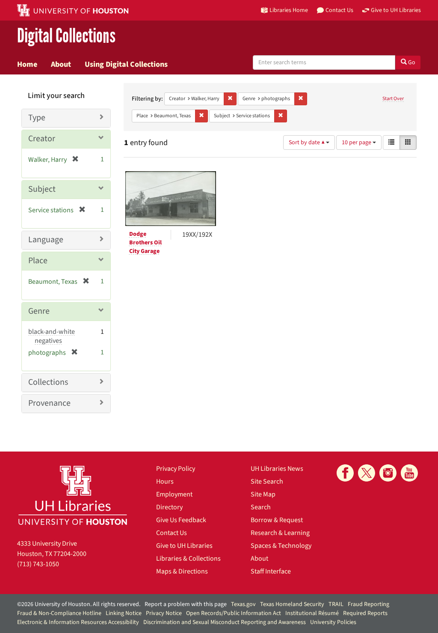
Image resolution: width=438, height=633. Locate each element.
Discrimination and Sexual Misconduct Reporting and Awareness (224, 622)
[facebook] (345, 472)
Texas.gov (243, 604)
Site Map (263, 494)
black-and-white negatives (51, 336)
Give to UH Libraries (184, 545)
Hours (165, 481)
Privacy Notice (164, 613)
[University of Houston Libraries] (72, 495)
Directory (169, 507)
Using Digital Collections (126, 64)
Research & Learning (280, 533)
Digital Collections (66, 36)
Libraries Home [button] (288, 10)
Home (27, 64)
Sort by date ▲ (307, 142)
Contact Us (171, 533)
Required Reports (365, 613)
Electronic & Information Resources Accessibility (78, 622)
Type (36, 118)
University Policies (333, 622)
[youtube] (409, 472)
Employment (174, 494)
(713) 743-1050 (38, 564)
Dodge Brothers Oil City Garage (145, 243)
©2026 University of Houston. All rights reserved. (78, 604)
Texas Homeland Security (292, 604)
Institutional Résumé (312, 613)
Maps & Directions (182, 571)
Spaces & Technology (281, 545)
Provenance (49, 403)
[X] (366, 472)
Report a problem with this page (186, 604)
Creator (41, 139)
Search (261, 507)
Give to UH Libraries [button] (396, 10)
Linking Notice (124, 613)
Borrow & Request (277, 520)
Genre (39, 311)
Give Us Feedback (181, 520)
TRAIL (335, 604)
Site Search (267, 481)
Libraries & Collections (188, 558)
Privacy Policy (175, 468)
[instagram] (388, 472)
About (61, 64)
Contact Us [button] (339, 10)
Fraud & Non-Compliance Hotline (59, 613)
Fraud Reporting (368, 604)
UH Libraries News (277, 468)
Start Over (393, 98)
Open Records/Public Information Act (233, 613)
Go (411, 62)
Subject (42, 189)
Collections (48, 382)
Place (37, 261)
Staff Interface (271, 571)
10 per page (357, 142)
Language (45, 240)
